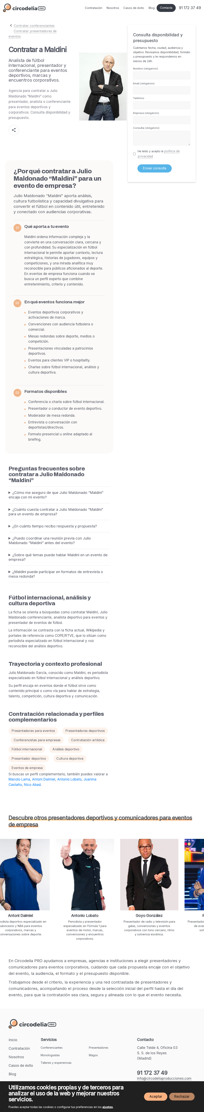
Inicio (13, 1040)
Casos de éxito (133, 8)
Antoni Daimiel (43, 779)
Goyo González (127, 915)
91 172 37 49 (190, 7)
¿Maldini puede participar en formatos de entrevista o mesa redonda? (56, 573)
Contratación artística (87, 740)
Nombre (145, 68)
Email (144, 83)
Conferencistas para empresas (37, 740)
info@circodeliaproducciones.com (164, 1078)
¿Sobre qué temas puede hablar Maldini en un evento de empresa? (58, 557)
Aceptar (155, 1097)
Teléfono (138, 98)
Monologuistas (50, 1055)
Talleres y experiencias (56, 1062)
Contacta (166, 8)
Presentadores (98, 1047)
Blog (151, 8)
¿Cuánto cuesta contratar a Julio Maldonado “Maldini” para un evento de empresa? (56, 511)
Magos (93, 1055)
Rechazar (181, 1097)
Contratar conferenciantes (34, 26)
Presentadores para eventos (33, 731)
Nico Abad (32, 785)
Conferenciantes (52, 1047)
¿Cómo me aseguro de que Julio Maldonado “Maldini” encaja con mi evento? (56, 494)
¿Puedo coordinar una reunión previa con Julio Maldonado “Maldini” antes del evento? (50, 540)
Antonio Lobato (69, 779)
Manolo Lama (19, 779)
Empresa (146, 113)
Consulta (146, 127)
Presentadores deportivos (85, 731)
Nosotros (112, 8)
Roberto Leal (191, 915)
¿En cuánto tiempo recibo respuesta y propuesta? (54, 526)
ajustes (107, 1107)
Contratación (93, 8)
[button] (14, 130)
